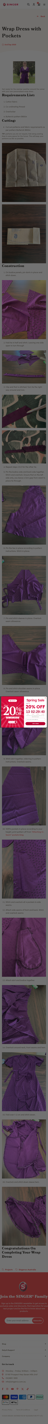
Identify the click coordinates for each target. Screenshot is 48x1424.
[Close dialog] (45, 698)
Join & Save (35, 723)
